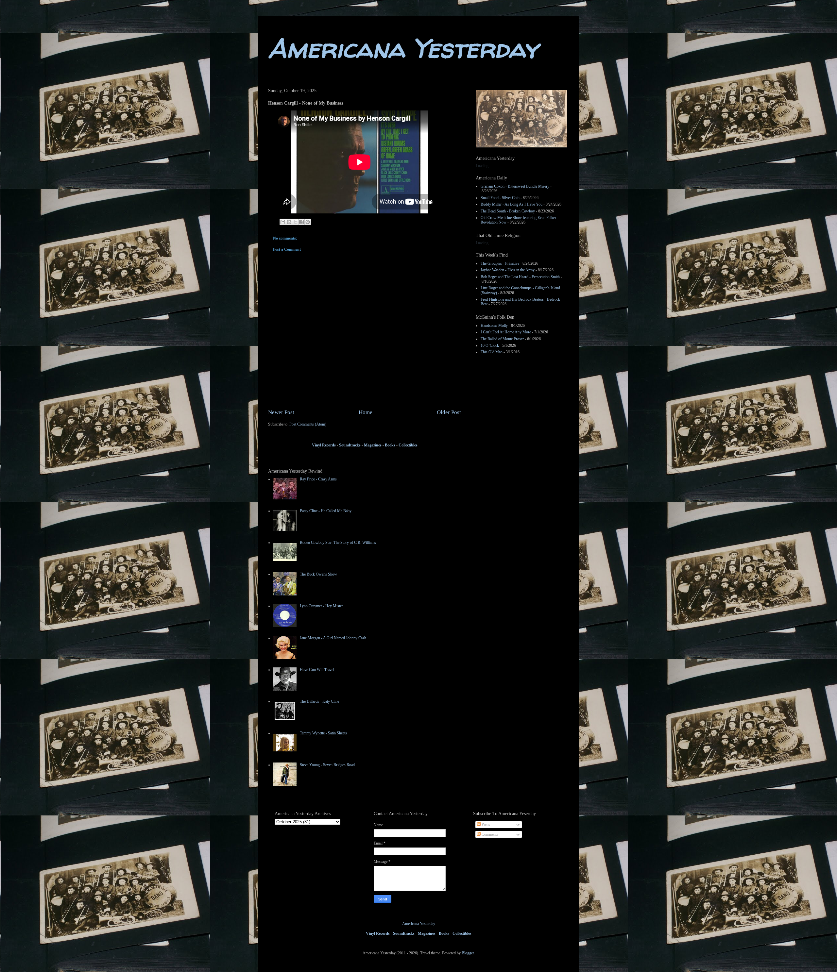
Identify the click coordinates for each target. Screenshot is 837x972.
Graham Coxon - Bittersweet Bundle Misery (515, 186)
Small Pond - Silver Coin (500, 197)
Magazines (373, 445)
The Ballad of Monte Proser (502, 339)
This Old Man (492, 352)
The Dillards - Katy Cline (319, 701)
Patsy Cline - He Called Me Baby (325, 511)
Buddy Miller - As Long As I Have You (511, 204)
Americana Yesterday (403, 48)
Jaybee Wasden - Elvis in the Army (508, 270)
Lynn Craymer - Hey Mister (321, 606)
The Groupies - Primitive (500, 263)
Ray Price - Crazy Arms (318, 479)
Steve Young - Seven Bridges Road (327, 765)
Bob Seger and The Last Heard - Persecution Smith (520, 277)
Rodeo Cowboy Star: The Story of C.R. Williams (338, 542)
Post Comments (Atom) (307, 424)
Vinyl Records (324, 445)
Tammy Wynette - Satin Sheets (323, 733)
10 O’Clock (490, 345)
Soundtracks (349, 445)
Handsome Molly (494, 325)
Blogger (468, 953)
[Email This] (283, 222)
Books (390, 445)
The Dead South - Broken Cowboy (508, 211)
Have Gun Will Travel (317, 669)
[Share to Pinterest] (307, 222)
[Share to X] (295, 222)
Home (365, 412)
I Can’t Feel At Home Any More (506, 332)
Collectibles (408, 445)
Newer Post (281, 412)
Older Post (449, 412)
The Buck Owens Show (318, 574)
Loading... (483, 165)
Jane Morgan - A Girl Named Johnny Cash (333, 638)
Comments (489, 834)
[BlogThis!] (289, 222)
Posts (485, 824)
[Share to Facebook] (301, 222)
